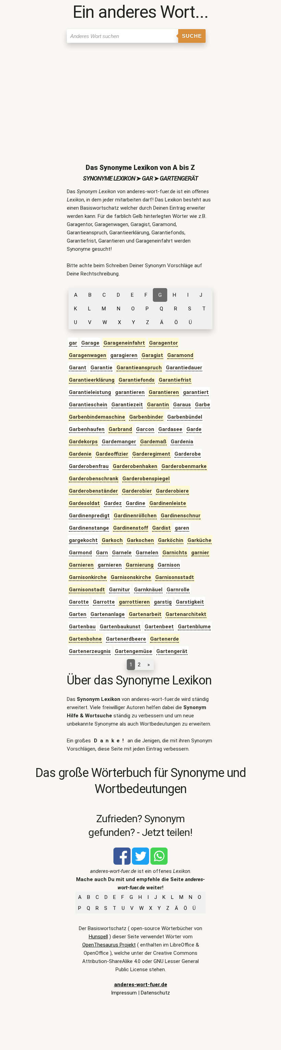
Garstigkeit (190, 602)
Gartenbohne (85, 639)
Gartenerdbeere (126, 639)
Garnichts (174, 552)
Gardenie (80, 454)
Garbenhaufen (87, 429)
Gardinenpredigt (89, 515)
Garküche (199, 540)
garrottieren (134, 602)
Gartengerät (171, 651)
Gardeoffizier (112, 454)
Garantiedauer (184, 368)
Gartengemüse (133, 651)
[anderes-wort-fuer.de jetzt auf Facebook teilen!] (122, 863)
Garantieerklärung (91, 380)
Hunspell (98, 937)
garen (182, 528)
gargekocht (83, 540)
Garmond (80, 552)
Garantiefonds (137, 380)
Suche (192, 36)
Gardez (113, 503)
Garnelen (147, 552)
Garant (77, 368)
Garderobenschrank (93, 478)
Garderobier (137, 491)
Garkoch (112, 540)
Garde (193, 429)
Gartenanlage (107, 614)
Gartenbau (82, 626)
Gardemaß (153, 441)
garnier (200, 552)
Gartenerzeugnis (90, 651)
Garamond (180, 355)
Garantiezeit (127, 405)
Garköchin (170, 540)
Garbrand (120, 429)
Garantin (158, 405)
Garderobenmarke (184, 466)
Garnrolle (178, 589)
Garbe (202, 405)
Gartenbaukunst (120, 626)
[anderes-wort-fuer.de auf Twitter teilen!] (140, 863)
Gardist (161, 528)
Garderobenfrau (89, 466)
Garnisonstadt (87, 589)
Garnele (122, 552)
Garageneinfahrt (124, 343)
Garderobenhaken (135, 466)
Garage (90, 343)
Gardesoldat (84, 503)
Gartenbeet (159, 626)
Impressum (124, 993)
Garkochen (140, 540)
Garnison (169, 565)
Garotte (79, 602)
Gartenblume (194, 626)
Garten (77, 614)
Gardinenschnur (180, 515)
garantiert (196, 392)
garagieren (123, 355)
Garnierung (140, 565)
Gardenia (182, 441)
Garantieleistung (90, 392)
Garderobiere (172, 491)
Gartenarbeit (145, 614)
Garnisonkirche (88, 577)
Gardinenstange (89, 528)
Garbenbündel (184, 417)
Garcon (145, 429)
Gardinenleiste (167, 503)
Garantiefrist (175, 380)
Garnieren (81, 565)
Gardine (135, 503)
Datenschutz (155, 993)
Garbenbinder (146, 417)
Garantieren (164, 392)
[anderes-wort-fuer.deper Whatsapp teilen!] (159, 863)
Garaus (182, 405)
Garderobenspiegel (146, 478)
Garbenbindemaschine (97, 417)
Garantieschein (88, 405)
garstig (163, 602)
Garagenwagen (87, 355)
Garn (102, 552)
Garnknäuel (148, 589)
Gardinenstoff (130, 528)
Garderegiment (151, 454)
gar (73, 343)
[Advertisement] (141, 98)
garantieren (130, 392)
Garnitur (119, 589)
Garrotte (104, 602)
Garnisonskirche (131, 577)
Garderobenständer (93, 491)
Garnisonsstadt (174, 577)
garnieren (110, 565)
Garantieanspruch (139, 368)
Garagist (152, 355)
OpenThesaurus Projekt (109, 945)
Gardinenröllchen (135, 515)
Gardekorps (83, 441)
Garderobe (187, 454)
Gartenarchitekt (186, 614)
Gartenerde (164, 639)
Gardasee (170, 429)
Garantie (101, 368)
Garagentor (163, 343)
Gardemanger (119, 441)
